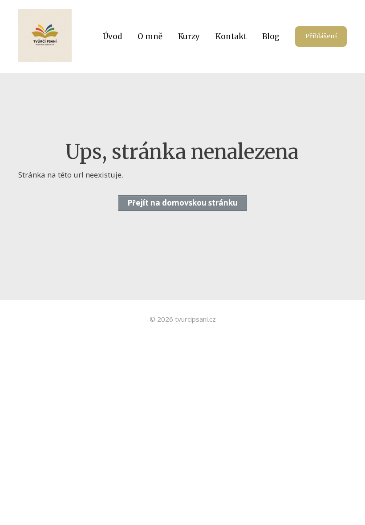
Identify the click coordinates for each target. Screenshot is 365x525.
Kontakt (231, 36)
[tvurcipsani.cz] (45, 36)
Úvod (112, 36)
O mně (150, 36)
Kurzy (189, 36)
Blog (271, 36)
